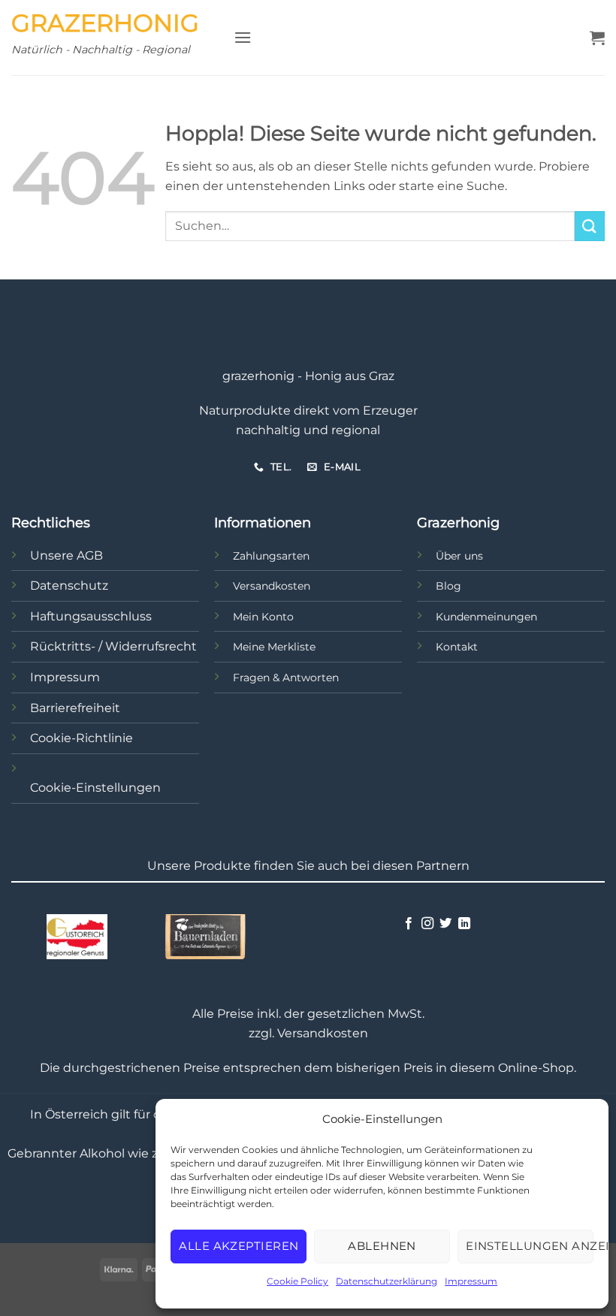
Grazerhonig (105, 23)
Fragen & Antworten (286, 677)
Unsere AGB (66, 555)
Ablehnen (382, 1246)
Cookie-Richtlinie (81, 738)
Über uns (459, 556)
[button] (243, 37)
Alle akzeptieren (238, 1246)
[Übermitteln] (590, 225)
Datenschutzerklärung (386, 1281)
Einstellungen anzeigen (529, 1246)
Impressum (471, 1281)
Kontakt (457, 646)
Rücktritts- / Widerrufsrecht (113, 646)
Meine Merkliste (274, 646)
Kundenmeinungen (486, 616)
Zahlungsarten (271, 556)
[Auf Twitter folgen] (445, 924)
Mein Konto (263, 616)
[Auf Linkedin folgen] (463, 924)
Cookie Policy (297, 1281)
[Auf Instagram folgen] (427, 924)
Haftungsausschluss (91, 616)
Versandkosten (271, 586)
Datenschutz (69, 585)
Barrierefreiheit (75, 708)
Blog (448, 586)
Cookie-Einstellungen (95, 787)
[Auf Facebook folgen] (409, 924)
